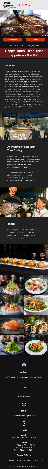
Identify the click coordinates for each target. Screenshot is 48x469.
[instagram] (23, 5)
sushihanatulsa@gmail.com (24, 415)
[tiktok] (29, 5)
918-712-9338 (24, 396)
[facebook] (19, 5)
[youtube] (26, 5)
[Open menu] (43, 5)
